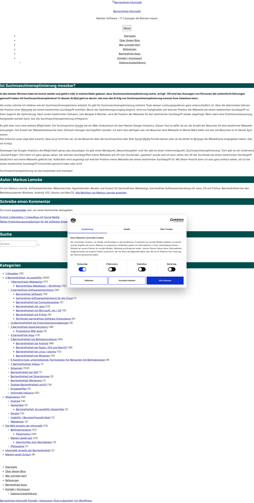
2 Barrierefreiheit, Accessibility (23, 277)
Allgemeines (12, 397)
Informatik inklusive (22, 392)
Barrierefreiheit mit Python (31, 314)
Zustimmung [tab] (87, 229)
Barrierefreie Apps (129, 53)
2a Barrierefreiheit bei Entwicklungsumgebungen (40, 322)
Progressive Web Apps (29, 331)
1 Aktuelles (11, 273)
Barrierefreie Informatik (127, 11)
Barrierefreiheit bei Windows (33, 355)
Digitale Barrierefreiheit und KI (29, 384)
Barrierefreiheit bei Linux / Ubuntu (36, 351)
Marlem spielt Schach (18, 454)
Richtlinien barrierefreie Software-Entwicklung (43, 318)
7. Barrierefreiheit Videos (25, 364)
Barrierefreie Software (29, 294)
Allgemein (16, 368)
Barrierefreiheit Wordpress (26, 380)
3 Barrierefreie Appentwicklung (29, 327)
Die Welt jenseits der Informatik (23, 425)
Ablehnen (89, 280)
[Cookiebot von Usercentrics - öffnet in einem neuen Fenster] (172, 220)
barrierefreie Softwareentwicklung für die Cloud (44, 298)
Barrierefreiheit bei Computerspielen (37, 302)
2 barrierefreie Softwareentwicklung (32, 290)
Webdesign (17, 421)
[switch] (112, 269)
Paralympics (23, 434)
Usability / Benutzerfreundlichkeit (31, 417)
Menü (127, 28)
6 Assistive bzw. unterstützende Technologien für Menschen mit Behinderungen (58, 359)
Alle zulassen (165, 280)
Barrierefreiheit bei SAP (24, 372)
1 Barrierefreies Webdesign (27, 281)
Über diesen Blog (129, 40)
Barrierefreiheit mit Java (30, 306)
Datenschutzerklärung (132, 62)
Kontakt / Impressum (129, 58)
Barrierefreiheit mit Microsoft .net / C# (38, 310)
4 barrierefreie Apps (23, 335)
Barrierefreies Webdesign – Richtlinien (38, 285)
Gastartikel (17, 405)
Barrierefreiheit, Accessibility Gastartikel (40, 409)
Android (15, 401)
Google (15, 413)
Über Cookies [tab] (166, 229)
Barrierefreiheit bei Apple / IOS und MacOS (41, 347)
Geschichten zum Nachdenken (34, 442)
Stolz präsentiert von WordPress (72, 500)
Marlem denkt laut (21, 438)
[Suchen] (38, 244)
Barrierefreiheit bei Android (32, 343)
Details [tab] (127, 229)
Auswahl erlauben (127, 280)
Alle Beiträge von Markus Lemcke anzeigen (101, 192)
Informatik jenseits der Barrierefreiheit (27, 450)
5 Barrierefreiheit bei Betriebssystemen (34, 339)
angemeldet (19, 210)
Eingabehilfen (19, 388)
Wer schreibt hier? (129, 44)
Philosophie (17, 446)
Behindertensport (21, 429)
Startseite (130, 36)
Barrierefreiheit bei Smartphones (30, 376)
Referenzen (129, 49)
